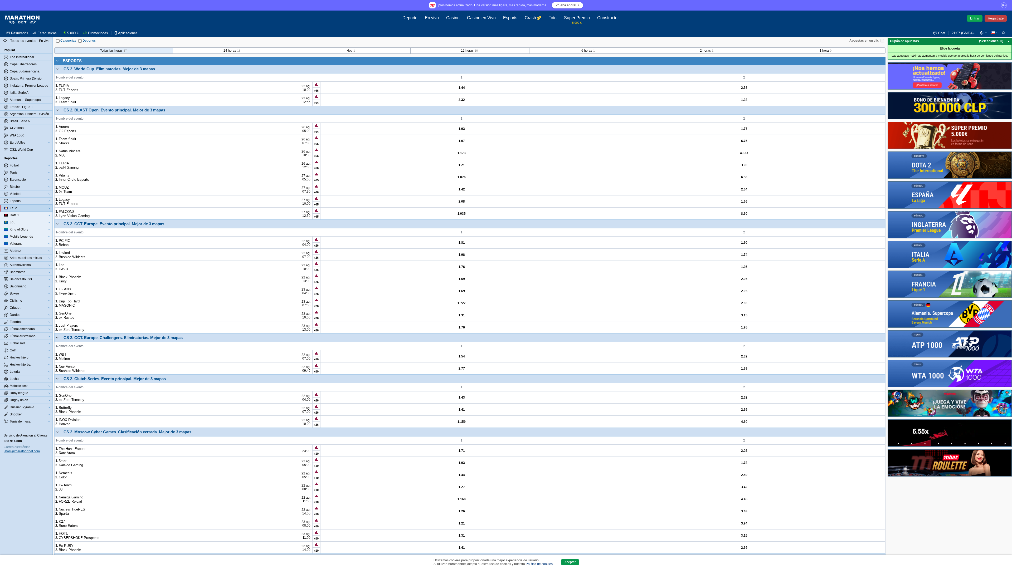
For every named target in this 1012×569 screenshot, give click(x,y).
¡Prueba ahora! (565, 5)
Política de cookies (539, 564)
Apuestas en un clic (864, 40)
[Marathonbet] (22, 20)
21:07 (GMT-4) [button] (963, 33)
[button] (983, 33)
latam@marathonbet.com (22, 451)
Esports (72, 60)
